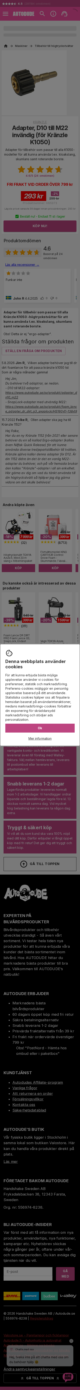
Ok (40, 728)
